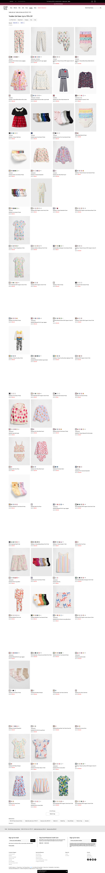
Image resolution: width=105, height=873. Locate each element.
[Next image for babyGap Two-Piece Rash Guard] (51, 451)
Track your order (11, 858)
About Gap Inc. (56, 867)
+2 (18, 170)
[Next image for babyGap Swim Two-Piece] (28, 451)
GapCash (10, 864)
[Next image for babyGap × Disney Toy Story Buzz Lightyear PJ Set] (73, 340)
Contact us (89, 854)
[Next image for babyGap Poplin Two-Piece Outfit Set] (73, 675)
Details (69, 1)
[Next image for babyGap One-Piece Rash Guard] (73, 155)
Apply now (41, 842)
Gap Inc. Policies (39, 868)
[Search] (100, 8)
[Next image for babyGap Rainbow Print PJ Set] (28, 600)
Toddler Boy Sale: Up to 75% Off (31, 820)
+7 (62, 615)
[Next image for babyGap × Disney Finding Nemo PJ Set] (28, 230)
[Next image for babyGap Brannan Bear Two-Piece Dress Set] (73, 710)
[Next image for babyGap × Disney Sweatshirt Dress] (73, 193)
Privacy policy (11, 845)
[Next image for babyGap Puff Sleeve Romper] (51, 675)
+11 (40, 170)
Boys (27, 7)
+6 (18, 56)
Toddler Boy (62, 820)
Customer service (12, 854)
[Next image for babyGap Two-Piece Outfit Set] (95, 675)
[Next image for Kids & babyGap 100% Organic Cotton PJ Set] (28, 267)
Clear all (10, 22)
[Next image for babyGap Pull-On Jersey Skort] (73, 748)
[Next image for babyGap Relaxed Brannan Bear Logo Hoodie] (51, 80)
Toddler (31, 7)
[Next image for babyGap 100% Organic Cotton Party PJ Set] (51, 193)
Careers (66, 854)
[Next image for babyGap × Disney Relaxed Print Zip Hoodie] (95, 413)
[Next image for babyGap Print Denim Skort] (73, 451)
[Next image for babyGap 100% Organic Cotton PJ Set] (51, 267)
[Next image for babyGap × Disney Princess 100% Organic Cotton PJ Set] (73, 41)
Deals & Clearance (42, 7)
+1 (18, 245)
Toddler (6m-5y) (12, 12)
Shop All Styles (71, 820)
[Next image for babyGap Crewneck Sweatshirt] (51, 155)
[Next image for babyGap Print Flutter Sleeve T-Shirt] (51, 748)
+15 (40, 208)
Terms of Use (45, 867)
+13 (85, 504)
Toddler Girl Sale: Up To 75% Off (22, 12)
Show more (11, 823)
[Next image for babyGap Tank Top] (73, 562)
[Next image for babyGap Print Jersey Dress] (95, 710)
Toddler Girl (55, 820)
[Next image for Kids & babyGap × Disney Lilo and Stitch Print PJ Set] (51, 637)
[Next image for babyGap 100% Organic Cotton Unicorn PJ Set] (95, 600)
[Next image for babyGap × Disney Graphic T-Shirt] (73, 526)
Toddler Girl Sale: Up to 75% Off (27, 829)
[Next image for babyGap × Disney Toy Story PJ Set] (28, 340)
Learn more (46, 842)
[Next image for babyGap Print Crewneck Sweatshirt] (95, 451)
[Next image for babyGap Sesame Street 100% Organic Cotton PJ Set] (73, 303)
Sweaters (87, 820)
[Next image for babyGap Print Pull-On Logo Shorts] (51, 710)
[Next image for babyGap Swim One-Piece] (51, 489)
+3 (84, 95)
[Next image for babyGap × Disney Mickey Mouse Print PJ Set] (51, 526)
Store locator (89, 855)
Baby (35, 7)
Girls (23, 7)
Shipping (10, 855)
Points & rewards (39, 855)
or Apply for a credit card (40, 861)
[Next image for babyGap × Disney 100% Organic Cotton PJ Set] (95, 303)
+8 (18, 282)
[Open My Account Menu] (92, 1)
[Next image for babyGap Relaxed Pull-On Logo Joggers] (51, 41)
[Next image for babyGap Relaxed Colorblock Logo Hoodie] (51, 340)
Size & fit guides (11, 861)
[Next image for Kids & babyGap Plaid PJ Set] (28, 526)
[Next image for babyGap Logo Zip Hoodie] (28, 413)
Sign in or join (64, 1)
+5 (40, 95)
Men (20, 7)
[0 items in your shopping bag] (95, 1)
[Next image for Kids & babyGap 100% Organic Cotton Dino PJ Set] (95, 489)
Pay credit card (38, 854)
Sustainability (51, 867)
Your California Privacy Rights (37, 867)
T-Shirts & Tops (79, 820)
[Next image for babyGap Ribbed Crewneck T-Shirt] (95, 80)
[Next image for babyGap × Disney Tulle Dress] (28, 117)
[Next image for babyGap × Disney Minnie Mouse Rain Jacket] (28, 80)
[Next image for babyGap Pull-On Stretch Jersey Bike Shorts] (73, 600)
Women (15, 7)
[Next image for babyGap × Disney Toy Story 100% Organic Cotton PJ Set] (95, 748)
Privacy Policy (19, 867)
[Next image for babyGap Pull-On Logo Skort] (28, 562)
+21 (41, 56)
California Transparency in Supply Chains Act (27, 868)
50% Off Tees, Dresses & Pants (16, 820)
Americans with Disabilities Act (14, 868)
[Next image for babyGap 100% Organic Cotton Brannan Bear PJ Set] (95, 193)
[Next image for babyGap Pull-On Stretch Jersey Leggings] (28, 41)
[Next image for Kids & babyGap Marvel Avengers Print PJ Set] (95, 562)
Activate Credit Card (39, 858)
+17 (62, 542)
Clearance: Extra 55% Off (45, 820)
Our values (67, 855)
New (11, 7)
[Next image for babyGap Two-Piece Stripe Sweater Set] (73, 80)
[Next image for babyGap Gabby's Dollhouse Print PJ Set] (51, 230)
